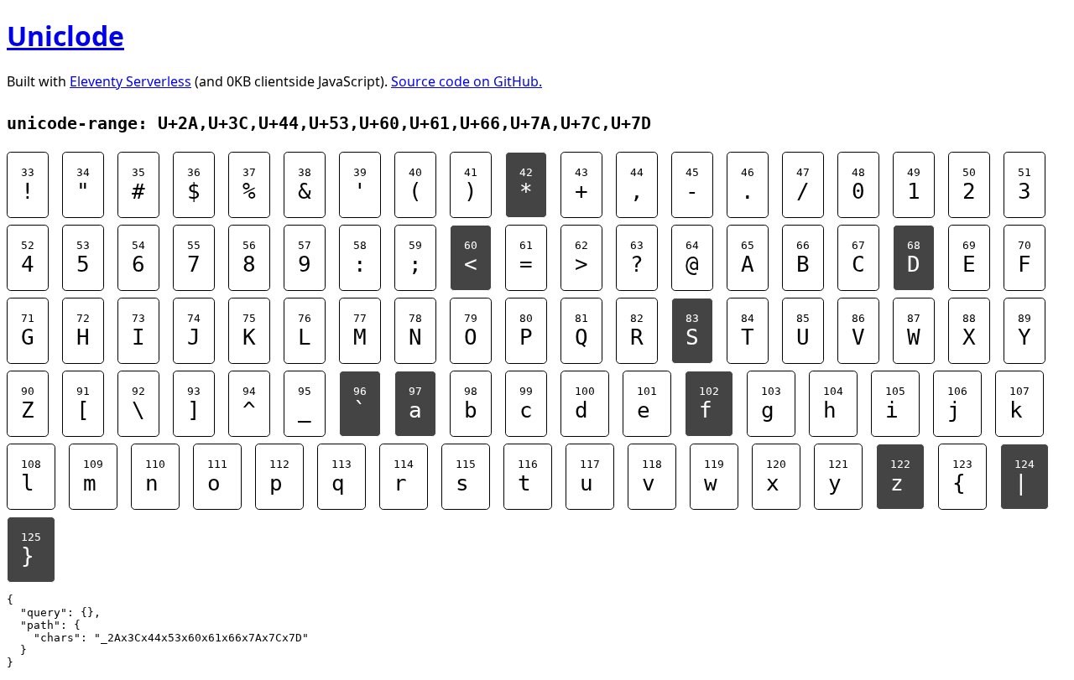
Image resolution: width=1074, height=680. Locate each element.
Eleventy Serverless (130, 81)
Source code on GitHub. (466, 81)
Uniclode (65, 36)
